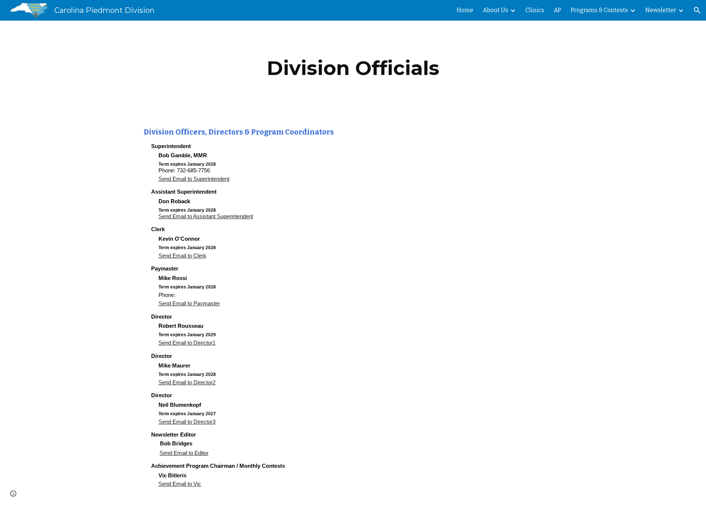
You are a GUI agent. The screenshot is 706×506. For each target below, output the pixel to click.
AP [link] (557, 10)
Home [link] (465, 10)
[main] (353, 68)
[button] (697, 10)
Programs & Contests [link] (599, 10)
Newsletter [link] (660, 10)
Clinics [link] (534, 10)
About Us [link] (495, 10)
